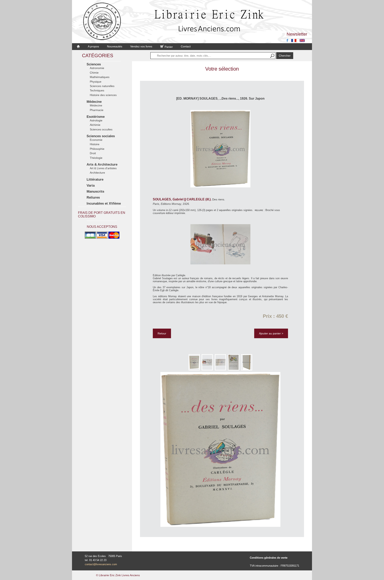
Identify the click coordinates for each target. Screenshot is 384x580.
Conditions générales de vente (268, 557)
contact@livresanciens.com (101, 564)
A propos (93, 46)
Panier (168, 46)
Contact (186, 46)
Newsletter (297, 34)
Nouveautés (114, 46)
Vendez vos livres (141, 46)
